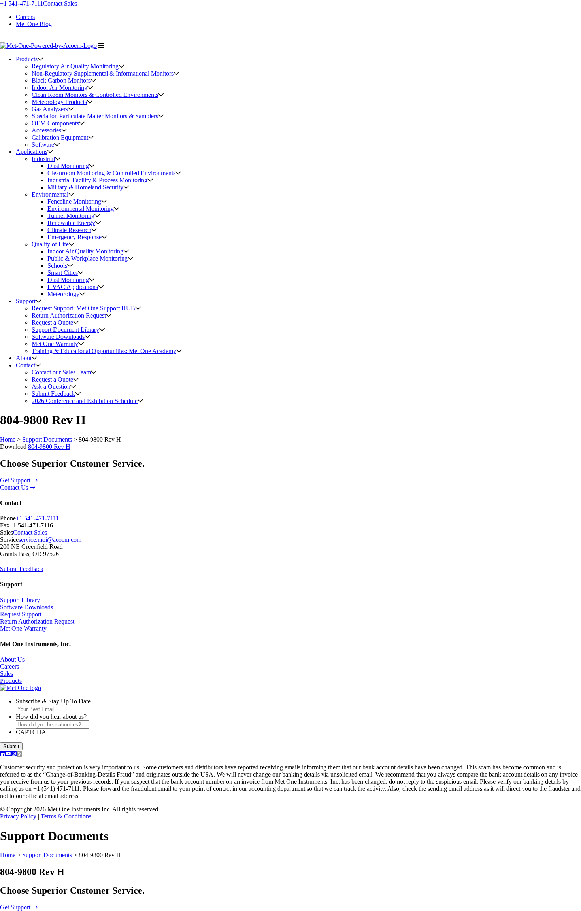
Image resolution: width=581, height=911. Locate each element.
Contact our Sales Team (61, 372)
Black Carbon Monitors (61, 80)
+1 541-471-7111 (21, 3)
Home (7, 439)
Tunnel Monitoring (70, 215)
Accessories (46, 130)
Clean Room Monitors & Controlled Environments (95, 94)
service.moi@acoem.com (50, 539)
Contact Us (15, 487)
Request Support (21, 614)
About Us (12, 659)
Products (27, 59)
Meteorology (63, 294)
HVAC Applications (72, 287)
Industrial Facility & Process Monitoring (97, 180)
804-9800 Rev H (49, 446)
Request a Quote (52, 322)
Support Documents (47, 439)
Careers (25, 16)
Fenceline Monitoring (74, 201)
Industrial (43, 158)
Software (43, 144)
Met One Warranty (55, 343)
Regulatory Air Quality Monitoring (75, 66)
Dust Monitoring (68, 166)
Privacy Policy (18, 816)
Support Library (20, 600)
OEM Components (55, 123)
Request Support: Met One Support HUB (83, 308)
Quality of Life (50, 244)
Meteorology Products (59, 101)
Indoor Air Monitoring (59, 87)
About (24, 358)
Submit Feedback (53, 393)
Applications (31, 151)
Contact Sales (60, 3)
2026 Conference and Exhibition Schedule (85, 400)
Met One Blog (34, 24)
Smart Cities (62, 272)
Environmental (50, 194)
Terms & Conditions (66, 816)
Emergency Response (74, 237)
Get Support (16, 480)
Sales (6, 673)
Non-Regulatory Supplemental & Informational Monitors (103, 73)
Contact (25, 365)
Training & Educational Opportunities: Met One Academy (104, 351)
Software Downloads (58, 336)
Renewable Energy (71, 222)
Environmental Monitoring (80, 208)
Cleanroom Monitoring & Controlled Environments (111, 173)
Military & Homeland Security (85, 187)
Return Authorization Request (69, 315)
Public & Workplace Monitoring (87, 258)
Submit (11, 746)
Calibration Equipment (60, 137)
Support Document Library (65, 329)
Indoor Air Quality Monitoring (85, 251)
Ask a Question (51, 386)
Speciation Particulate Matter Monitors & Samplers (95, 116)
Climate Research (69, 230)
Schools (57, 265)
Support (26, 301)
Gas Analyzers (50, 109)
